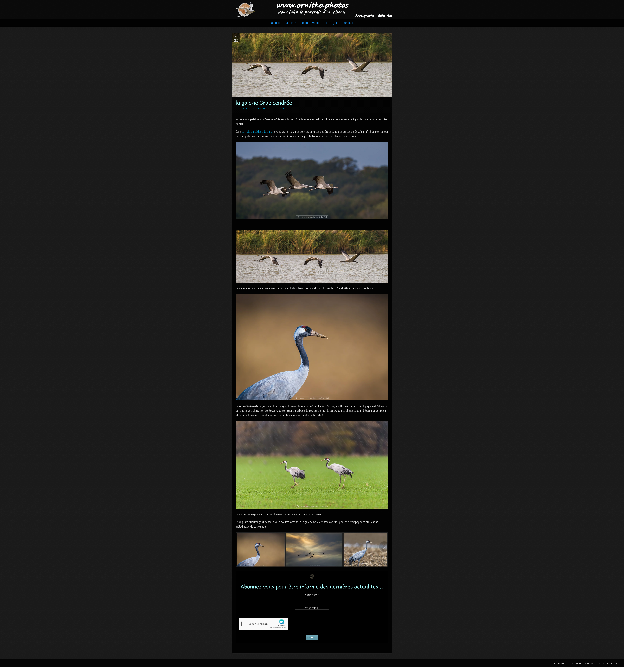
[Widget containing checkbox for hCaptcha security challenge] (263, 624)
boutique (331, 23)
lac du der (249, 108)
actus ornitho (311, 23)
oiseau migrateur (282, 108)
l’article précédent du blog (257, 131)
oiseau (269, 108)
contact (348, 23)
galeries (291, 23)
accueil (275, 23)
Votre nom (312, 595)
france (239, 108)
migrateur (260, 108)
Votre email (312, 607)
